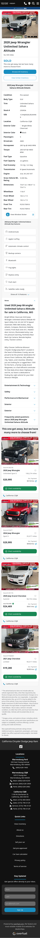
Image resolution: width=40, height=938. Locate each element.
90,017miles (32, 662)
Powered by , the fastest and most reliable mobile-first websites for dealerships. (20, 926)
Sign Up (20, 910)
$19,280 (7, 667)
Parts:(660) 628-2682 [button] (21, 786)
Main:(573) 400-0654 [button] (21, 800)
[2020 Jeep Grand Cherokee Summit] (20, 576)
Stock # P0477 (7, 530)
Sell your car (20, 842)
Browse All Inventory (20, 72)
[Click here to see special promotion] (20, 8)
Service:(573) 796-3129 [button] (21, 806)
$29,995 (7, 542)
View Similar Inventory (20, 78)
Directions (20, 836)
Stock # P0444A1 (8, 656)
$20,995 (7, 479)
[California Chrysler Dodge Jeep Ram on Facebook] (20, 746)
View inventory (20, 824)
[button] (25, 3)
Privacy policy (20, 860)
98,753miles (32, 599)
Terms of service (20, 866)
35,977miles (32, 536)
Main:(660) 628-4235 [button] (21, 781)
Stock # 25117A (8, 593)
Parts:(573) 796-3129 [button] (21, 809)
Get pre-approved (20, 848)
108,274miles (31, 473)
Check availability (14, 488)
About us (20, 830)
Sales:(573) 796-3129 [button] (21, 803)
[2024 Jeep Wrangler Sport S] (20, 513)
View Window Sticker (18, 214)
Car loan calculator (20, 854)
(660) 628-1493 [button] (22, 767)
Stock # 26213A (8, 468)
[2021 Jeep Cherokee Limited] (20, 639)
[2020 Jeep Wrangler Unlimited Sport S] (20, 451)
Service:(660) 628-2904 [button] (21, 783)
